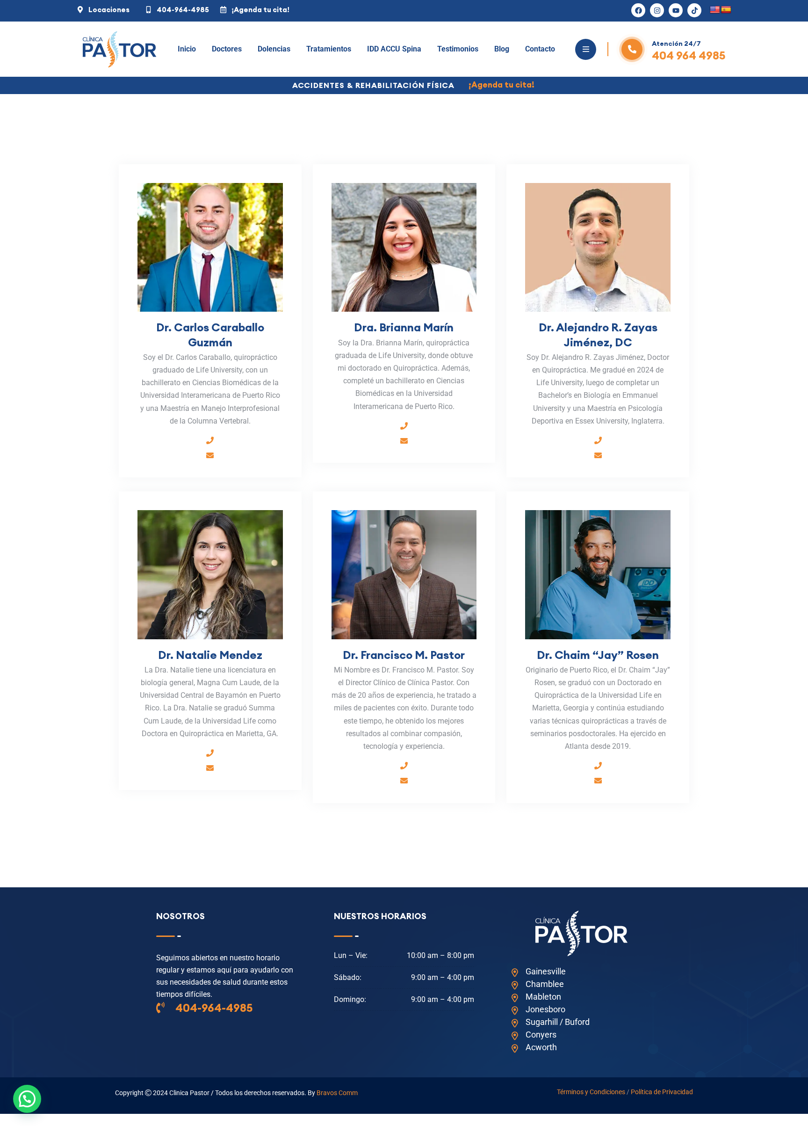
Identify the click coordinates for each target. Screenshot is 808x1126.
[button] (27, 1099)
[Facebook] (638, 10)
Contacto (540, 48)
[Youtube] (676, 10)
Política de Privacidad (662, 1092)
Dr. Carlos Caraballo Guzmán (210, 334)
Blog (501, 48)
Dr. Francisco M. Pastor (404, 655)
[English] (715, 10)
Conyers (541, 1034)
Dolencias (274, 48)
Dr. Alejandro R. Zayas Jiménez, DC (598, 334)
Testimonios (457, 48)
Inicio (187, 48)
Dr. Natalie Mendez (210, 655)
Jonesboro (545, 1009)
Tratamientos (328, 48)
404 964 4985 (689, 55)
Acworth (541, 1047)
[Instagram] (657, 10)
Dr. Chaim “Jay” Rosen (598, 655)
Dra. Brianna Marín (404, 327)
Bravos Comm (337, 1093)
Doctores (227, 48)
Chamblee (545, 984)
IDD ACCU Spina (394, 48)
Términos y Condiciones (591, 1092)
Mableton (543, 997)
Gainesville (546, 971)
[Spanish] (726, 10)
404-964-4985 (213, 1008)
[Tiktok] (694, 10)
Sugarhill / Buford (558, 1022)
